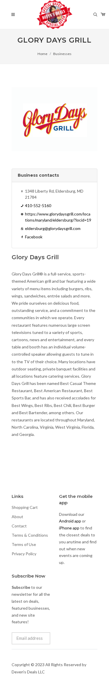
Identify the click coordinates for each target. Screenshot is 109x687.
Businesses (62, 54)
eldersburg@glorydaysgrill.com (53, 228)
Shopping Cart (25, 507)
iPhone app (69, 527)
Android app (70, 520)
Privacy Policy (24, 553)
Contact (19, 525)
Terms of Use (24, 544)
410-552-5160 (38, 205)
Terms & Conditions (30, 535)
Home (42, 54)
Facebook (33, 236)
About (17, 516)
